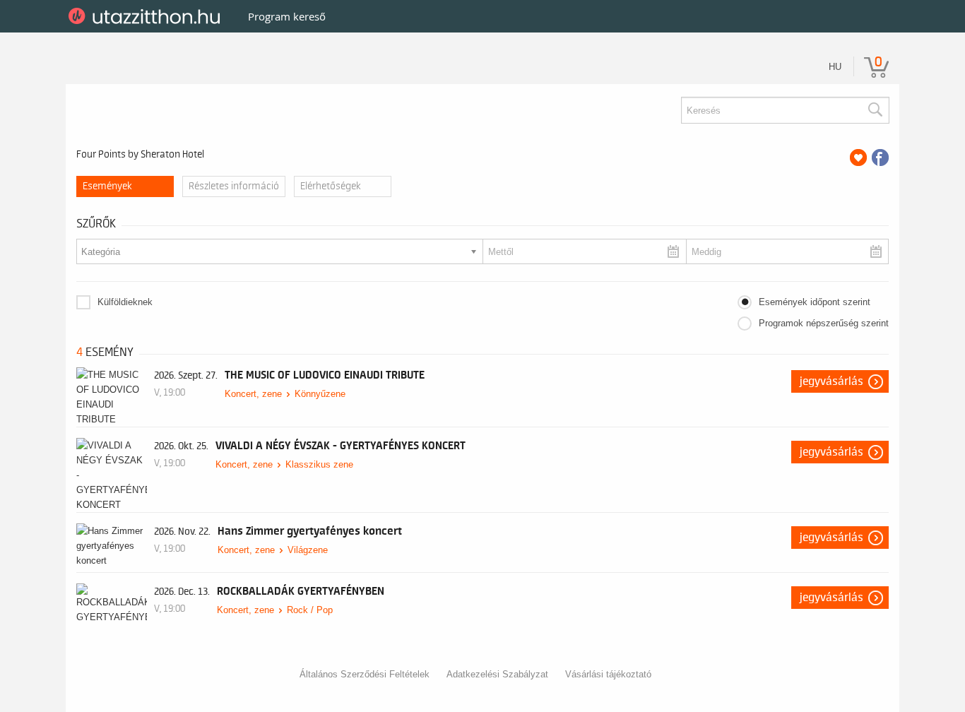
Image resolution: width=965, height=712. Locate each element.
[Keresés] (874, 110)
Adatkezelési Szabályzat (497, 674)
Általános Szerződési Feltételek (365, 674)
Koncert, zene (253, 393)
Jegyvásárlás (831, 381)
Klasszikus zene (319, 464)
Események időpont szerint (814, 302)
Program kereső (287, 16)
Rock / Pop (310, 610)
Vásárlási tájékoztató (608, 674)
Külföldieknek (125, 302)
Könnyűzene (320, 393)
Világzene (308, 550)
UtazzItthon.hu (146, 16)
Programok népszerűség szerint (824, 323)
